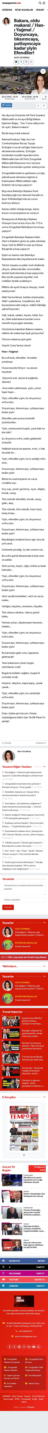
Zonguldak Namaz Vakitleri (10, 1368)
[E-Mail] (16, 62)
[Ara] (40, 3)
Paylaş (8, 105)
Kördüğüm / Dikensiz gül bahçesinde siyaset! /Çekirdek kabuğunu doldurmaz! (30, 934)
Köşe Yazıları (17, 1396)
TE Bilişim (30, 1407)
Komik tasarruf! (22, 946)
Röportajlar (8, 1399)
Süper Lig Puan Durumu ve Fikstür (12, 1377)
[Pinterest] (19, 1347)
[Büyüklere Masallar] (7, 945)
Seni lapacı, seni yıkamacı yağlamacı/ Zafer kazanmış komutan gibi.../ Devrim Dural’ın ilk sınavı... (22, 806)
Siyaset (27, 1396)
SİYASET (40, 10)
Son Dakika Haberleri (10, 1385)
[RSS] (38, 1347)
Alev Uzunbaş (22, 58)
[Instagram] (31, 62)
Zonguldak (26, 1399)
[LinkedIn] (29, 1347)
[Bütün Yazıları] (44, 767)
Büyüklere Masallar (26, 943)
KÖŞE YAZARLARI (24, 10)
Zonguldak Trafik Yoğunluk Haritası (34, 1368)
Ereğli (34, 1399)
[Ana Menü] (44, 3)
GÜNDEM (7, 10)
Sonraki (40, 743)
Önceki (7, 743)
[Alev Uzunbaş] (6, 21)
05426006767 (25, 1331)
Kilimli (24, 1402)
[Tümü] (44, 923)
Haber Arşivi (34, 1383)
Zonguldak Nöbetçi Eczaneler (12, 1360)
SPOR (17, 1399)
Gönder (8, 907)
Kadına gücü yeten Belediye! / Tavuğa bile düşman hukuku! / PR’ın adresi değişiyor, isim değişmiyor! (22, 865)
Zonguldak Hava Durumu (34, 1360)
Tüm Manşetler (34, 1375)
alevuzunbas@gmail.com (26, 1336)
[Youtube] (33, 1347)
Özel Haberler (38, 1396)
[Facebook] (21, 62)
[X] (26, 62)
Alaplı (41, 1399)
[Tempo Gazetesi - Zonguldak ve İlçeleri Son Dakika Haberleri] (12, 3)
